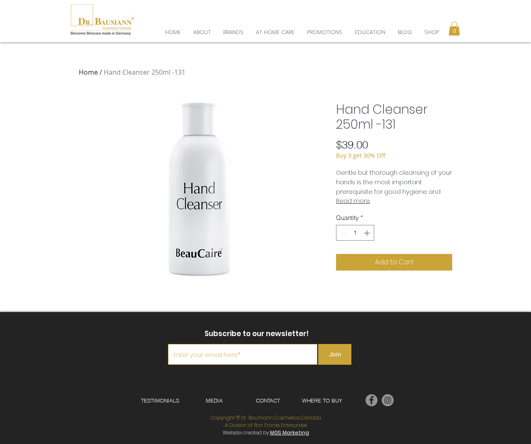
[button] (454, 12)
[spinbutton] (355, 233)
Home (88, 72)
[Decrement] (342, 233)
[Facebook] (371, 400)
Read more (353, 201)
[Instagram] (388, 400)
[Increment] (367, 233)
